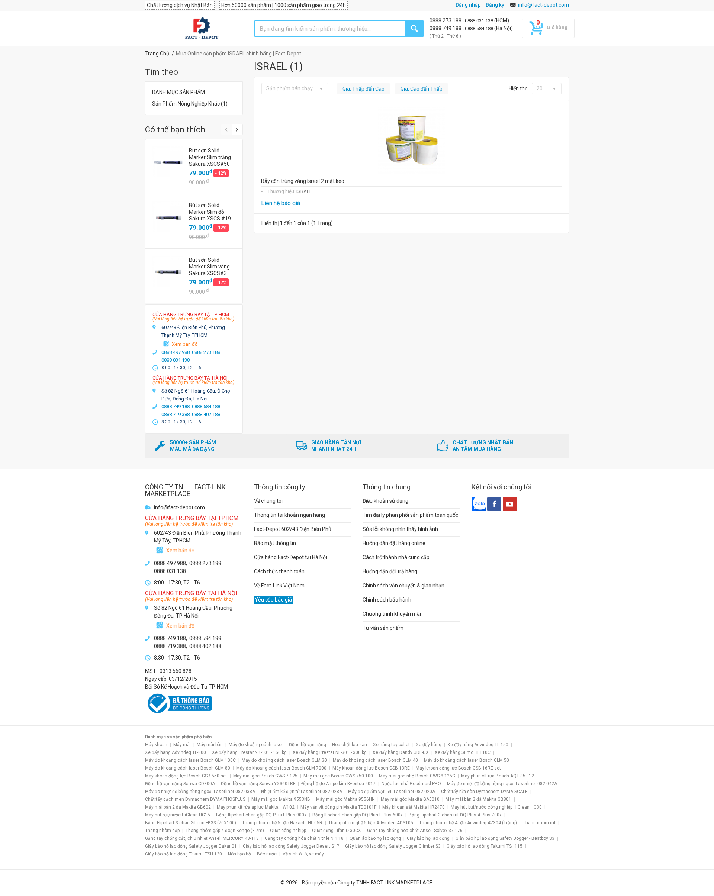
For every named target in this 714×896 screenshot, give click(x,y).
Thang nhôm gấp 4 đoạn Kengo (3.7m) (225, 830)
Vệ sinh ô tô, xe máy (303, 854)
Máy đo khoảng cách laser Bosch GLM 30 (284, 760)
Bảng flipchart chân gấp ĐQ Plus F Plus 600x (357, 815)
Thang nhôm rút (539, 822)
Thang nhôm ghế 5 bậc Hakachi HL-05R (282, 822)
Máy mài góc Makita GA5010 (410, 799)
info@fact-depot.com (543, 5)
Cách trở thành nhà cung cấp (396, 557)
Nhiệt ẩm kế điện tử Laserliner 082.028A (301, 791)
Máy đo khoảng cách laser (256, 744)
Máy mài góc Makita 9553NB (280, 799)
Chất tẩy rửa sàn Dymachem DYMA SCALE (484, 791)
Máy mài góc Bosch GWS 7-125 (265, 776)
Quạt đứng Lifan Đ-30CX (336, 830)
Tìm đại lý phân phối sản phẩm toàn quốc (410, 515)
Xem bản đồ (184, 344)
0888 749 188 (446, 28)
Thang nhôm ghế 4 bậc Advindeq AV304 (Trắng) (468, 822)
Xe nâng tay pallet (391, 744)
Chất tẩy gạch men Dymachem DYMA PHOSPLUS (195, 799)
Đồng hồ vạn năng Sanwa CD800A (180, 783)
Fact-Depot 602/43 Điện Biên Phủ (292, 529)
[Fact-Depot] (201, 28)
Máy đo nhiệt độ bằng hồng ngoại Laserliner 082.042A (502, 783)
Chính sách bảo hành (387, 600)
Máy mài (182, 744)
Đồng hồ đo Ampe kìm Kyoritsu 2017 (338, 783)
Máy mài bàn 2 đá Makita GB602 (178, 807)
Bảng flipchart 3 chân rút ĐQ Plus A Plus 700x (455, 815)
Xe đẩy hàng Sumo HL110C (463, 752)
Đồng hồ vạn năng (307, 744)
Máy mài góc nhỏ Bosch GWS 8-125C (417, 776)
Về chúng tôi (268, 501)
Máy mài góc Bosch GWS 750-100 (338, 776)
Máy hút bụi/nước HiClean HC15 (177, 815)
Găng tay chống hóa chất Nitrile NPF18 (304, 838)
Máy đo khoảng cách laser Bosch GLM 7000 (281, 768)
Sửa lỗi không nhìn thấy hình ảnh (400, 529)
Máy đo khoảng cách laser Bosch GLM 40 (375, 760)
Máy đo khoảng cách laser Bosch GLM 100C (190, 760)
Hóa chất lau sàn (349, 744)
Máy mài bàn (210, 744)
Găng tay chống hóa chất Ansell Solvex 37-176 (415, 830)
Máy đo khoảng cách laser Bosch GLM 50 (466, 760)
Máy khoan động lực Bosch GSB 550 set (186, 776)
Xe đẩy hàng (428, 744)
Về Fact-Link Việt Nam (279, 586)
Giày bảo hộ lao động (428, 838)
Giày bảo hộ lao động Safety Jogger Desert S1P (291, 846)
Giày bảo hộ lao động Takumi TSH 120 (183, 854)
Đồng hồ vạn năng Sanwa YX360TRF (258, 783)
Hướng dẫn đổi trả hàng (390, 571)
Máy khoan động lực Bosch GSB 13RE (371, 768)
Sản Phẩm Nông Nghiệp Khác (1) (190, 104)
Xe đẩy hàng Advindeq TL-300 (175, 752)
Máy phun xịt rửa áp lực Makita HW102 (256, 807)
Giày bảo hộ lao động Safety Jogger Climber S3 (393, 846)
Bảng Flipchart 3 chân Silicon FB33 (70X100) (190, 822)
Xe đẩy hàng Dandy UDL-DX (401, 752)
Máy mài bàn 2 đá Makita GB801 (478, 799)
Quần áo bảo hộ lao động (375, 838)
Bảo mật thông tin (275, 543)
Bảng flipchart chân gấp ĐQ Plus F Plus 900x (261, 815)
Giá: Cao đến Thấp (422, 89)
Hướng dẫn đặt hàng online (394, 543)
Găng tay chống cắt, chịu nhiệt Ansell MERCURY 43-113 (202, 838)
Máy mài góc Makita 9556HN (345, 799)
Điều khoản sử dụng (385, 501)
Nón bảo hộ (239, 854)
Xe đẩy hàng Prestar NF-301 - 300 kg (330, 752)
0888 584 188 (479, 28)
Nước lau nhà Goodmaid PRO (411, 783)
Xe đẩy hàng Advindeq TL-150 (477, 744)
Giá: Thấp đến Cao (363, 89)
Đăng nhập (468, 5)
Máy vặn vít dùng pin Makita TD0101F (338, 807)
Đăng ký (495, 5)
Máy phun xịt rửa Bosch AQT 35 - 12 (497, 776)
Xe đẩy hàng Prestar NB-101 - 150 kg (249, 752)
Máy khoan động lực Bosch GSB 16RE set (458, 768)
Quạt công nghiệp (288, 830)
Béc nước (267, 854)
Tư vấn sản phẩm (383, 628)
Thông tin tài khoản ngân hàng (289, 515)
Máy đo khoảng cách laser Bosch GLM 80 (187, 768)
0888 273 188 (446, 20)
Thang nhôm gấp (162, 830)
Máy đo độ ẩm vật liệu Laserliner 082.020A (391, 791)
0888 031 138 (479, 20)
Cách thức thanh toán (279, 571)
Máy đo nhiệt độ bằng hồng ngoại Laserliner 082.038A (200, 791)
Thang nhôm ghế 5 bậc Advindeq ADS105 (370, 822)
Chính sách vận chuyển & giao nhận (403, 586)
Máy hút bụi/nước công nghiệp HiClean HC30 (496, 807)
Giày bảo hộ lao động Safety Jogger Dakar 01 (191, 846)
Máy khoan (156, 744)
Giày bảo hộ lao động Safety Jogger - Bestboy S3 (505, 838)
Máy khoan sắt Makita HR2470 (413, 807)
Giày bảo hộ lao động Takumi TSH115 (484, 846)
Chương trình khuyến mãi (392, 614)
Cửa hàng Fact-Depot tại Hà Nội (290, 557)
